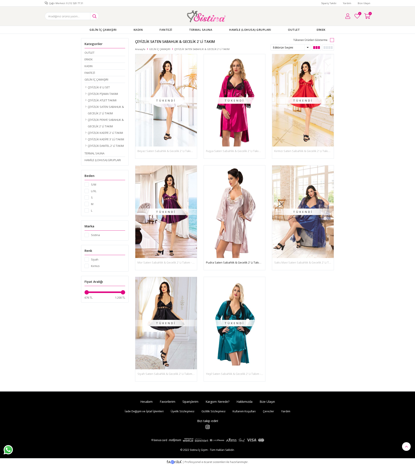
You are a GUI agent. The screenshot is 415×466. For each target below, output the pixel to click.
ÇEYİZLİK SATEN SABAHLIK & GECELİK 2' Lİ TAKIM (106, 110)
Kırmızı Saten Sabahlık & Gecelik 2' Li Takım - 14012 (307, 151)
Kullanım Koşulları (244, 411)
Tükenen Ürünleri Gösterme (310, 40)
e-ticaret (206, 462)
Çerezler (268, 411)
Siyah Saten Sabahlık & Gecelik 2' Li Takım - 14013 (169, 374)
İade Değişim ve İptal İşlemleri (144, 411)
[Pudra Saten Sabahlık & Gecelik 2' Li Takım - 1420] (234, 211)
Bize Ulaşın (364, 3)
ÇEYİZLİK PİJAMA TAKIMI (103, 94)
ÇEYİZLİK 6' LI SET (99, 87)
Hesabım (146, 402)
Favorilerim (359, 14)
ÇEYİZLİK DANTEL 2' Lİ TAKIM (106, 146)
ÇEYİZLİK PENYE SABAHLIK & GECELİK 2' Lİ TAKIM (106, 123)
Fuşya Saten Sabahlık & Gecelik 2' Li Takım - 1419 (237, 151)
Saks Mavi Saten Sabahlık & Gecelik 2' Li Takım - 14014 (309, 262)
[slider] (87, 292)
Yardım (347, 3)
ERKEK (321, 30)
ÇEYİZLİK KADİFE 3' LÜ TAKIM (106, 139)
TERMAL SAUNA (200, 30)
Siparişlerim (190, 402)
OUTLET (294, 30)
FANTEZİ (166, 30)
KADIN (138, 30)
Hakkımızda (244, 402)
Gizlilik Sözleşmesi (213, 411)
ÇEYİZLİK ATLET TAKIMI (102, 100)
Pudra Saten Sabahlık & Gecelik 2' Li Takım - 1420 (238, 262)
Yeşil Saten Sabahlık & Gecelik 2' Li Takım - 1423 (236, 374)
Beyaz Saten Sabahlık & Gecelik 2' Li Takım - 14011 (170, 151)
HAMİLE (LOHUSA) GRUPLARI (250, 30)
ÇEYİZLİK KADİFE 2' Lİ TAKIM (105, 133)
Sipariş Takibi (328, 3)
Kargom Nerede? (217, 402)
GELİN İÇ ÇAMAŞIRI (103, 30)
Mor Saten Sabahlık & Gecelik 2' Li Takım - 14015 (168, 262)
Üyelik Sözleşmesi (182, 411)
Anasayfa (140, 49)
